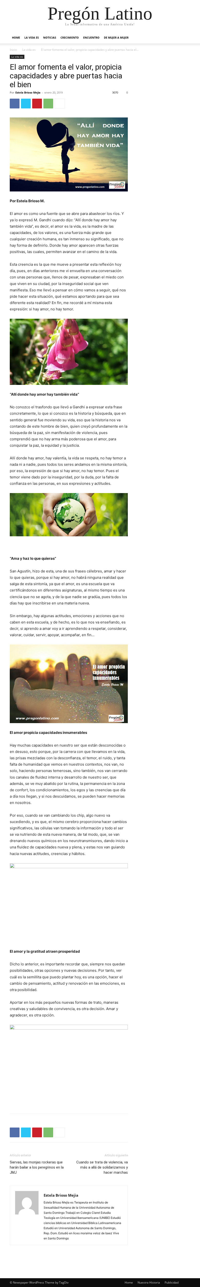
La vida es (31, 37)
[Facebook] (15, 103)
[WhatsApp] (48, 103)
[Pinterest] (37, 103)
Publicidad (172, 1282)
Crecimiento (69, 37)
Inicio (13, 50)
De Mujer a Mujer (116, 37)
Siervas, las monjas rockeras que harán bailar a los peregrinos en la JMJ (37, 1167)
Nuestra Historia (149, 1282)
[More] (60, 103)
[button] (184, 37)
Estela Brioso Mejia (27, 92)
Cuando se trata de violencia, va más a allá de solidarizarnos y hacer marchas (102, 1167)
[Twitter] (26, 103)
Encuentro (91, 37)
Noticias (49, 37)
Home (16, 37)
